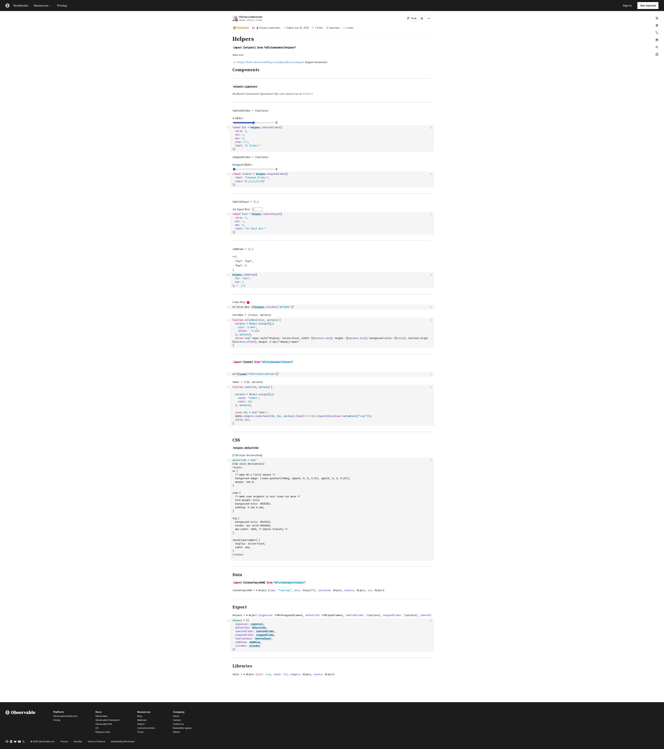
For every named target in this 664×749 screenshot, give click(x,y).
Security (78, 741)
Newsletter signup (182, 728)
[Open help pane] (657, 54)
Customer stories (146, 728)
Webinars (142, 720)
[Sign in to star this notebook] (422, 18)
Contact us (178, 724)
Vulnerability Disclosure (123, 741)
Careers (177, 720)
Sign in (627, 5)
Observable (101, 716)
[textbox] (332, 138)
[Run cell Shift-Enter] (431, 127)
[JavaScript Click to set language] (228, 138)
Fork (414, 18)
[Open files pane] (657, 18)
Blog (139, 716)
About (176, 716)
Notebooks (20, 5)
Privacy (64, 741)
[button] (228, 34)
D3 (96, 728)
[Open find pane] (657, 47)
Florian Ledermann (250, 16)
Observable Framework (107, 720)
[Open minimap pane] (657, 33)
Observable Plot (103, 724)
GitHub (176, 732)
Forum (140, 732)
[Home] (20, 722)
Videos (141, 724)
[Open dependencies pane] (657, 40)
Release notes (102, 732)
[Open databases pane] (657, 25)
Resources (41, 5)
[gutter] (115, 39)
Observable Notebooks (65, 716)
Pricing (62, 5)
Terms (96, 741)
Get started (648, 5)
